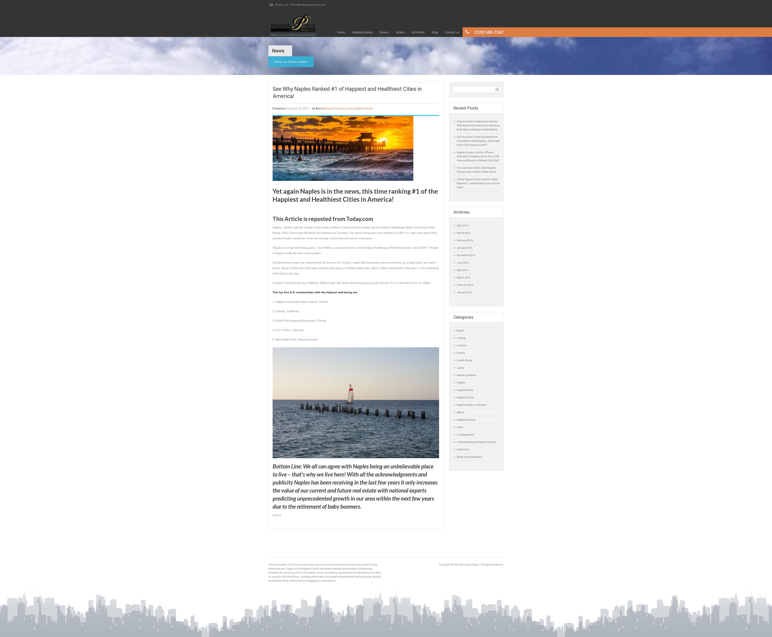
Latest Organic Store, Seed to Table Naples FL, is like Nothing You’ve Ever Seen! (478, 183)
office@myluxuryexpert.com (307, 4)
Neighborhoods (466, 419)
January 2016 (464, 247)
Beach (328, 108)
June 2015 (463, 262)
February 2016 (465, 240)
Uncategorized (465, 434)
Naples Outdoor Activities (472, 404)
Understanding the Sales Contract (476, 442)
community (337, 238)
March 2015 (463, 277)
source (277, 515)
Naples (461, 382)
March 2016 (463, 232)
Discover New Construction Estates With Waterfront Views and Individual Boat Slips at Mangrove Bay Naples (478, 125)
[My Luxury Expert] (293, 23)
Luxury (350, 108)
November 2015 (466, 255)
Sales (460, 427)
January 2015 (464, 292)
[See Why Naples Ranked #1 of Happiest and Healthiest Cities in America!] (343, 148)
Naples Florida (364, 108)
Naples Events (465, 390)
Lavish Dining (464, 360)
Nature (460, 412)
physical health (282, 238)
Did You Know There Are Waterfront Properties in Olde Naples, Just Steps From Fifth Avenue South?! (478, 140)
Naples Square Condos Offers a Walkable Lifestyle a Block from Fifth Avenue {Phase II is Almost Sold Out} (478, 156)
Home (341, 32)
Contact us (452, 32)
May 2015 (462, 270)
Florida (461, 352)
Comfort (339, 108)
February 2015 (465, 284)
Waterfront (463, 449)
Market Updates (466, 375)
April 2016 (462, 225)
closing (461, 337)
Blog (434, 32)
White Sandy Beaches (469, 456)
